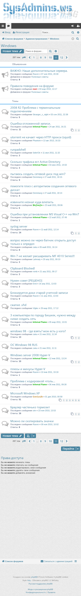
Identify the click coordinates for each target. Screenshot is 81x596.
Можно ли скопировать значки (32, 421)
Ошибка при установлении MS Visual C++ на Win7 (44, 214)
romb (35, 271)
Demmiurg (37, 177)
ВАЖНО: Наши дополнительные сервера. (39, 71)
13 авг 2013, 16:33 (51, 140)
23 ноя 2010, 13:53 (47, 410)
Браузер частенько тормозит (30, 407)
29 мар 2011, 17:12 (49, 308)
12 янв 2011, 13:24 (57, 358)
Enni (35, 284)
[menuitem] (77, 39)
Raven (36, 74)
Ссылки (4, 27)
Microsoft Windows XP (25, 393)
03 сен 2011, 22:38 (59, 114)
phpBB (34, 577)
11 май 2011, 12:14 (50, 229)
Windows (8, 45)
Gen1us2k (38, 397)
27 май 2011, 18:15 (53, 177)
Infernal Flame (40, 127)
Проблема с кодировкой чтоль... (32, 381)
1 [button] (34, 57)
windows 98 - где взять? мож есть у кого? (38, 331)
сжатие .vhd (18, 305)
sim (34, 410)
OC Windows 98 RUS (23, 345)
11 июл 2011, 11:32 (51, 153)
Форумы (9, 27)
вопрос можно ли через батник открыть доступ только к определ (43, 242)
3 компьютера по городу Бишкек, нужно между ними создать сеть (43, 317)
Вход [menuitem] (73, 27)
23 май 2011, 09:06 (54, 205)
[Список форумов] (40, 11)
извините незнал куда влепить (31, 202)
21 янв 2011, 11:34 (48, 334)
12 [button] (61, 57)
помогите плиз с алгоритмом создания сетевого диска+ (43, 187)
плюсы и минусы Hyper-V (27, 369)
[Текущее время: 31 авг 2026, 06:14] (73, 39)
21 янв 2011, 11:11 (48, 348)
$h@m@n (38, 205)
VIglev (35, 308)
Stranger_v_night (40, 114)
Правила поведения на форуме (32, 86)
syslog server (18, 226)
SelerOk (36, 153)
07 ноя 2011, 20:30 (49, 74)
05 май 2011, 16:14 (48, 247)
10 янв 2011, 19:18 (49, 372)
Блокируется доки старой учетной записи (39, 293)
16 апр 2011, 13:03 (47, 284)
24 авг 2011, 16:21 (57, 127)
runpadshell (18, 149)
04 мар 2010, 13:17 (48, 89)
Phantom (37, 140)
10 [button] (50, 57)
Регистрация (22, 32)
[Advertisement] (40, 516)
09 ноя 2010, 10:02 (50, 424)
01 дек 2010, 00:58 (53, 397)
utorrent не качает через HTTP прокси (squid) (40, 137)
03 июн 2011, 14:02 (58, 165)
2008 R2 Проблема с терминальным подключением (35, 109)
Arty (29, 580)
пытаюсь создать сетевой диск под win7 (38, 174)
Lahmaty (37, 259)
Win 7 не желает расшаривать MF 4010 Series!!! (42, 256)
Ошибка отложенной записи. (30, 123)
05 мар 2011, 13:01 (58, 322)
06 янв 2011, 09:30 (57, 384)
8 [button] (41, 57)
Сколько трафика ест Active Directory (35, 162)
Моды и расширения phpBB (40, 589)
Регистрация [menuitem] (79, 27)
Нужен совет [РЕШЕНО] (26, 280)
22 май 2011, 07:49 (58, 217)
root (35, 89)
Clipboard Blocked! (22, 268)
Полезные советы (39, 77)
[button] (24, 57)
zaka (35, 247)
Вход (7, 32)
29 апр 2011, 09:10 (51, 259)
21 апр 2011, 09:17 (48, 271)
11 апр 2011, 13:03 (49, 296)
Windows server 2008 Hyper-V (30, 355)
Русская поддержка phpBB (41, 584)
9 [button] (45, 57)
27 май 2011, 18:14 (53, 193)
